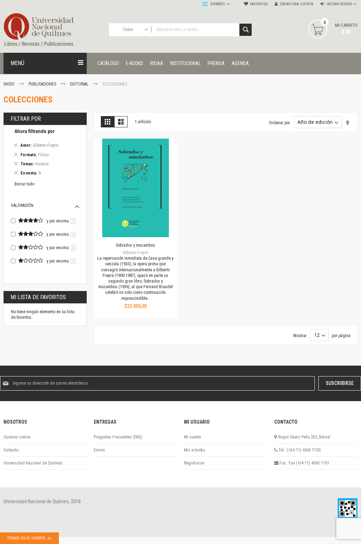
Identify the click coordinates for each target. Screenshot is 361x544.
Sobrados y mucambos (135, 245)
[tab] (45, 153)
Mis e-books (194, 450)
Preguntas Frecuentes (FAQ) (118, 437)
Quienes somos (17, 437)
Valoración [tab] (22, 205)
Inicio (10, 84)
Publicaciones (43, 84)
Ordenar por (279, 122)
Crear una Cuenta (296, 4)
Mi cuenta (192, 437)
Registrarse (194, 463)
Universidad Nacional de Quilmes (33, 463)
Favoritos (259, 4)
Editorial (80, 84)
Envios (99, 450)
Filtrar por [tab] (26, 118)
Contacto (11, 450)
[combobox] (180, 30)
